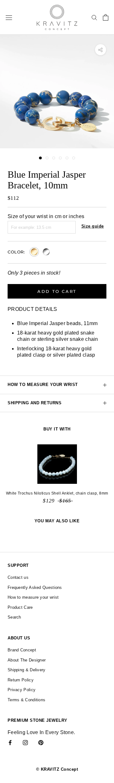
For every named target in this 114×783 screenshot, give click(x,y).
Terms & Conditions (26, 699)
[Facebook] (10, 742)
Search (14, 617)
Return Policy (21, 680)
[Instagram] (25, 742)
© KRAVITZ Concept (57, 769)
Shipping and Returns (34, 402)
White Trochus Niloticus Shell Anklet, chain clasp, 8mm (57, 493)
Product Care (20, 607)
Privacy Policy (21, 689)
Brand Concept (22, 650)
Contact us (18, 577)
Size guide (92, 226)
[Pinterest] (40, 742)
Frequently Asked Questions (35, 587)
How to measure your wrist (43, 384)
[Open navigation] (9, 17)
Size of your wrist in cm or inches (46, 216)
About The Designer (27, 660)
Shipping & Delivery (27, 669)
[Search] (94, 17)
